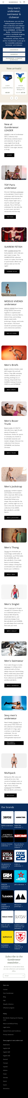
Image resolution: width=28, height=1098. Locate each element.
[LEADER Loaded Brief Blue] (7, 78)
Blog (4, 997)
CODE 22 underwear (17, 865)
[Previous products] (12, 98)
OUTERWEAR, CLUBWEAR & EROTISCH (14, 59)
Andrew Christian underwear (6, 845)
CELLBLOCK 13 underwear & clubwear (6, 866)
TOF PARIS (10, 217)
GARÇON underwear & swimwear (5, 886)
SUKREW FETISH (12, 271)
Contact (5, 989)
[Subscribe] (23, 976)
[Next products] (16, 98)
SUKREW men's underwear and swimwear (19, 926)
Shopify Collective (8, 1004)
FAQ (4, 1000)
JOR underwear (19, 884)
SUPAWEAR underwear (5, 946)
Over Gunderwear (8, 993)
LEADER (9, 155)
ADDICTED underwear (17, 826)
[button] (3, 2)
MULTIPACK (10, 795)
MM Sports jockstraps (17, 905)
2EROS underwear (7, 825)
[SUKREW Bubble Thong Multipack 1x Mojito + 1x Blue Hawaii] (20, 78)
